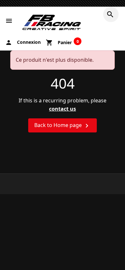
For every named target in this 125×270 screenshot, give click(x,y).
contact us (62, 108)
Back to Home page (62, 126)
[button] (111, 14)
